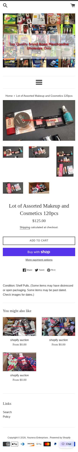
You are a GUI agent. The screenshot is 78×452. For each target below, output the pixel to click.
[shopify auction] (19, 326)
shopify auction (19, 340)
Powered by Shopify (60, 437)
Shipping (25, 227)
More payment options (39, 259)
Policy (6, 416)
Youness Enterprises (38, 437)
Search (7, 412)
